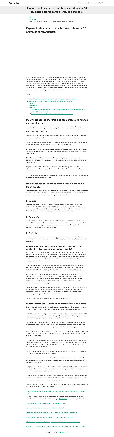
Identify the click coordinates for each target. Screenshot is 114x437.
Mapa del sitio (63, 432)
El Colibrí (31, 103)
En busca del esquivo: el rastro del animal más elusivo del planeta (52, 114)
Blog (79, 3)
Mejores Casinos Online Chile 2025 (93, 3)
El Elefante (32, 107)
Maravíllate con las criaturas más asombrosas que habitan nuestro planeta (52, 99)
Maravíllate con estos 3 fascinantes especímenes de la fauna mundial (50, 101)
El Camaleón (33, 105)
